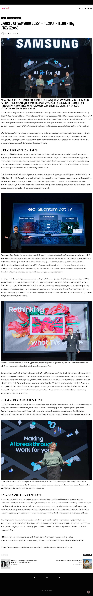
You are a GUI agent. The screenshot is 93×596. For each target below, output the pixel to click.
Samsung (5, 555)
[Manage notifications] (88, 592)
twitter (59, 579)
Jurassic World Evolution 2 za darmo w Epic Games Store (69, 562)
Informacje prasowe (14, 18)
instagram (47, 579)
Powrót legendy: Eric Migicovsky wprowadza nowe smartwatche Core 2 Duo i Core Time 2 (24, 562)
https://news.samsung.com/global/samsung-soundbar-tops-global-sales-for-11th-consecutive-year (38, 547)
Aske (6, 33)
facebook (34, 579)
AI (3, 18)
